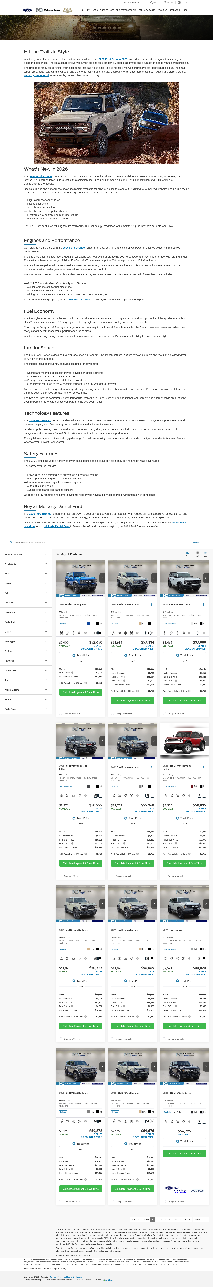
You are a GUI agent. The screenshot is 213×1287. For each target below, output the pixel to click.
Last (186, 1219)
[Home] (83, 10)
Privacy (60, 1277)
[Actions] (99, 604)
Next (176, 1219)
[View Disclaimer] (85, 633)
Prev (146, 1219)
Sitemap (53, 1277)
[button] (102, 578)
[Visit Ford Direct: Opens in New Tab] (109, 1280)
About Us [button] (162, 10)
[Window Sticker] (100, 633)
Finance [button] (104, 10)
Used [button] (95, 10)
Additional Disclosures (73, 1277)
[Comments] (96, 633)
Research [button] (175, 10)
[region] (80, 675)
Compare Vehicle (72, 713)
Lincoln (186, 10)
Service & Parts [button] (147, 10)
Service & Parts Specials (123, 10)
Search (196, 542)
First (136, 1219)
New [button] (88, 10)
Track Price (83, 655)
